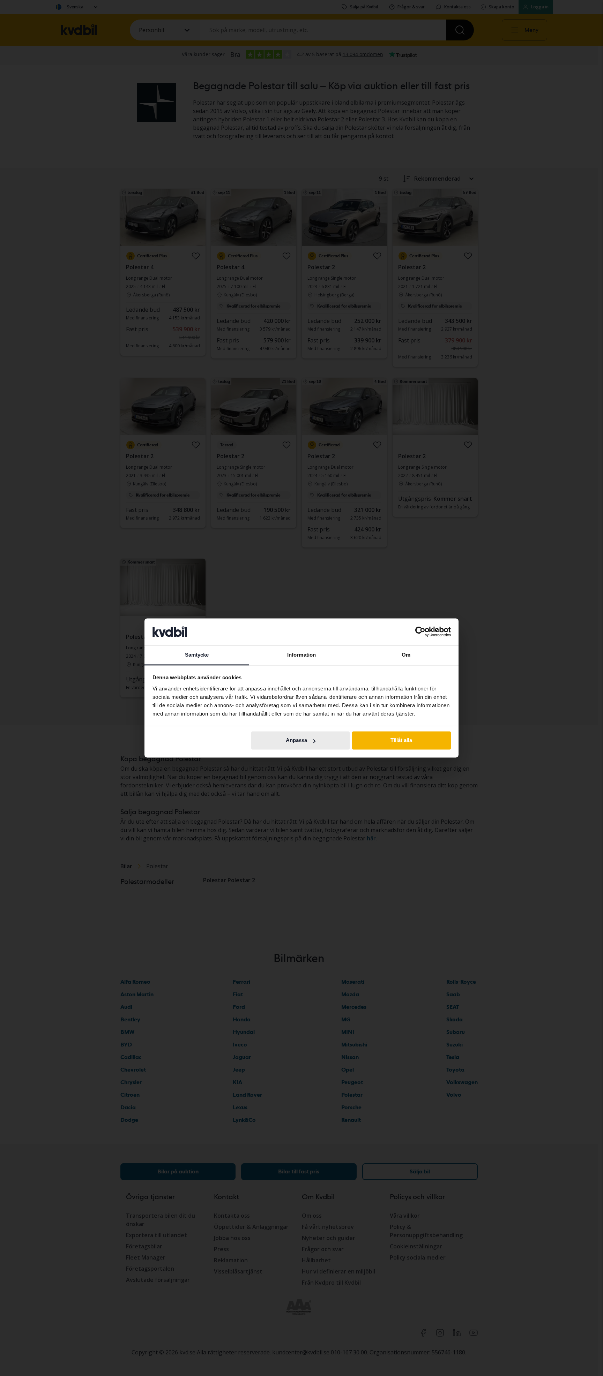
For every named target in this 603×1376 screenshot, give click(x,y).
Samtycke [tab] (197, 655)
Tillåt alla (401, 740)
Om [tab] (406, 655)
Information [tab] (301, 655)
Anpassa (296, 740)
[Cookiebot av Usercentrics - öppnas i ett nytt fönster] (420, 632)
